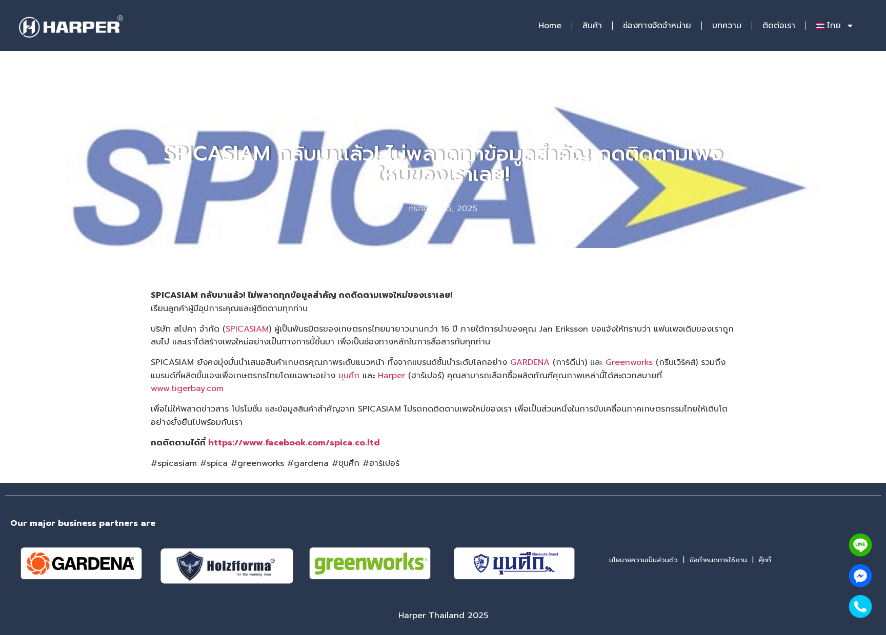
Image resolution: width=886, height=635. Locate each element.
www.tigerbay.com (187, 388)
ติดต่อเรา (778, 25)
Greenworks (629, 362)
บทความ (726, 25)
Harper (391, 376)
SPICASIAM (247, 329)
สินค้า (592, 25)
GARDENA (530, 362)
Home (549, 25)
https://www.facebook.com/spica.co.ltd (294, 443)
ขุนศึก (348, 376)
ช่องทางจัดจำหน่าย (657, 25)
